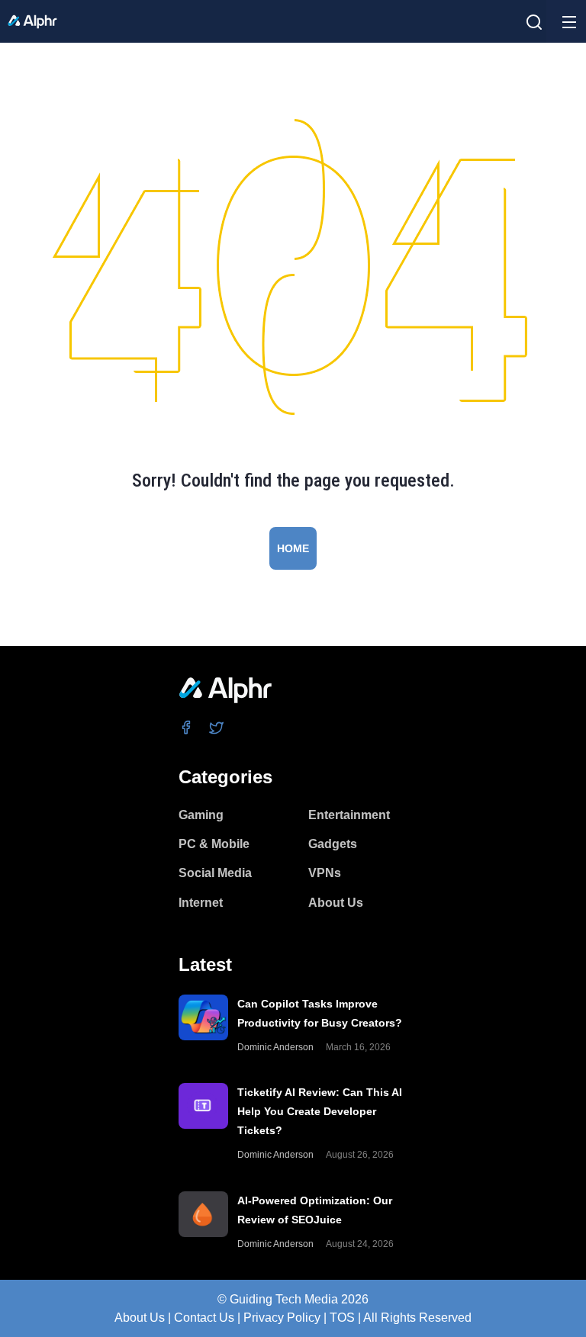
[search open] (534, 22)
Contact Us (204, 1317)
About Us (139, 1317)
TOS (342, 1317)
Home (293, 548)
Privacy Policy (281, 1317)
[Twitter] (217, 726)
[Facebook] (187, 726)
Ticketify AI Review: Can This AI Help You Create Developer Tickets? (319, 1111)
